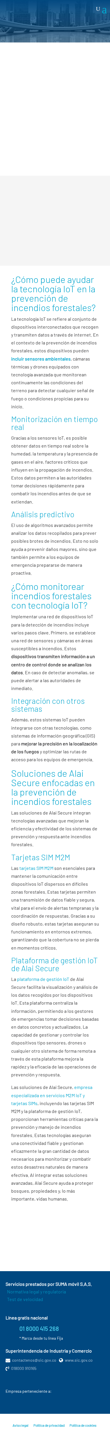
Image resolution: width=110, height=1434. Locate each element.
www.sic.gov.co (79, 1360)
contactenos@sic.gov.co (34, 1360)
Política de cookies (83, 1425)
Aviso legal (20, 1425)
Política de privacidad (49, 1425)
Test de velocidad (25, 1299)
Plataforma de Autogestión (50, 1251)
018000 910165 (23, 1368)
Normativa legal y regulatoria (36, 1291)
